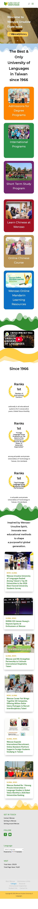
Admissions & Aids (23, 881)
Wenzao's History (19, 34)
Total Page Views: (10, 867)
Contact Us (23, 888)
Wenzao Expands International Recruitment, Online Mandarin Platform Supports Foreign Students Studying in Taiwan (18, 747)
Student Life (13, 888)
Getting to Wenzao (10, 821)
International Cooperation (18, 886)
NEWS (9, 573)
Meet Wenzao (10, 881)
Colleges (14, 884)
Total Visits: (8, 864)
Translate (18, 852)
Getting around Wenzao (11, 824)
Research (22, 884)
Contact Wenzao (9, 818)
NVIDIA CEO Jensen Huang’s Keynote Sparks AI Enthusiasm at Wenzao (17, 623)
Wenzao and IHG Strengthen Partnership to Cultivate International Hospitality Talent (18, 663)
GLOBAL (14, 573)
